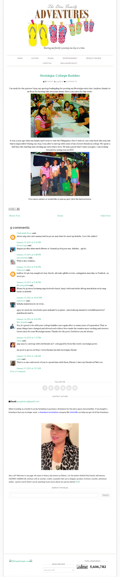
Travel (50, 58)
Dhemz (50, 82)
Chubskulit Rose (24, 233)
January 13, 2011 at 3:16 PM (29, 242)
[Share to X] (15, 209)
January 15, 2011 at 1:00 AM (29, 356)
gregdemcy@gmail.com (28, 401)
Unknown (21, 270)
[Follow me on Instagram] (75, 388)
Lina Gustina (22, 257)
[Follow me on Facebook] (45, 388)
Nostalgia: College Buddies (60, 75)
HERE (77, 482)
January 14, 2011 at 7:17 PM (29, 337)
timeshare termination (49, 412)
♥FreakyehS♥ (23, 285)
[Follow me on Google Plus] (57, 388)
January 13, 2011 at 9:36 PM (29, 266)
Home (19, 58)
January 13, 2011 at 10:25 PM (29, 297)
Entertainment (70, 58)
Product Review (93, 58)
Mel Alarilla (22, 322)
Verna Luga (22, 245)
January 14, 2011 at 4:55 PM (29, 319)
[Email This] (9, 209)
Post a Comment (17, 371)
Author (34, 58)
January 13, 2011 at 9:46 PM (29, 282)
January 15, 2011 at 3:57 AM (29, 368)
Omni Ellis (74, 412)
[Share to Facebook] (18, 209)
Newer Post (14, 215)
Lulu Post (21, 300)
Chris (19, 340)
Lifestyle (47, 63)
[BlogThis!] (12, 209)
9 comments (71, 82)
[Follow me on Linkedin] (69, 388)
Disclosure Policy (68, 63)
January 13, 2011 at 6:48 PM (29, 254)
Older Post (106, 215)
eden (19, 359)
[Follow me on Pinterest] (63, 388)
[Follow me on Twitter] (51, 388)
